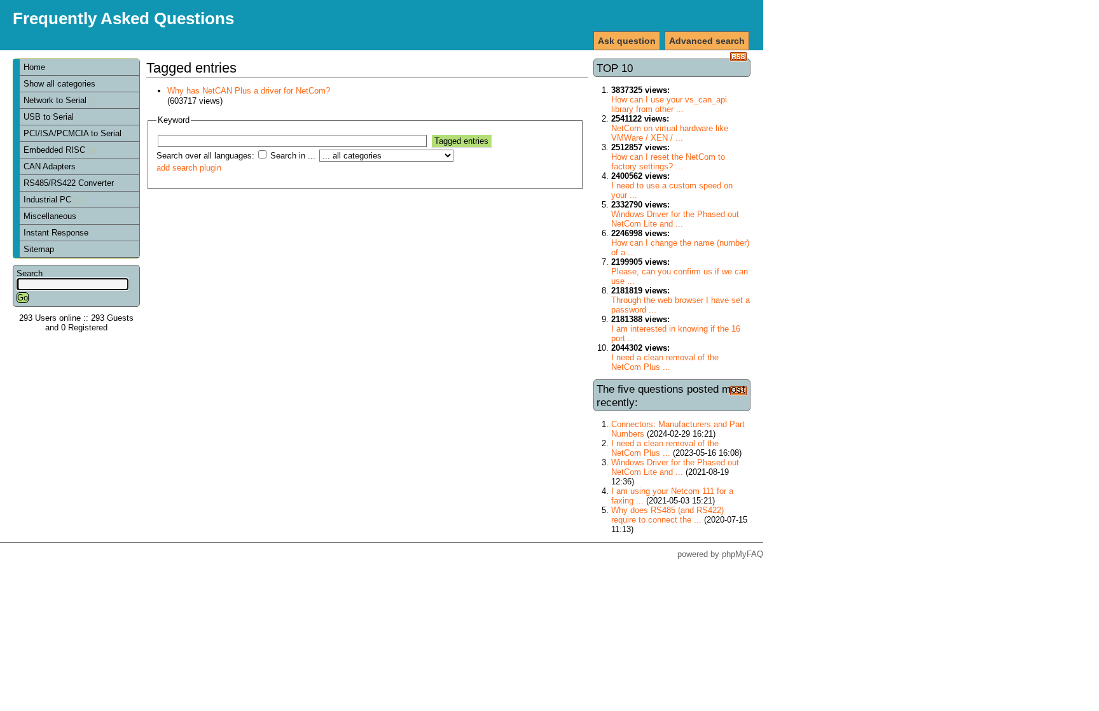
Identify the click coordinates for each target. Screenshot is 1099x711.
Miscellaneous (50, 216)
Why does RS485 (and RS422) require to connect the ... (667, 514)
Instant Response (56, 232)
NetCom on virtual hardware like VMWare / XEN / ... (669, 133)
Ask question (627, 41)
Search (30, 273)
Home (34, 67)
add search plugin (188, 167)
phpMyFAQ (742, 554)
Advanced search (707, 41)
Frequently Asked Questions (123, 18)
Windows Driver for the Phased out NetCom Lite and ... (675, 219)
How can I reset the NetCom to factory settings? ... (668, 161)
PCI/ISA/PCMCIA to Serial (72, 133)
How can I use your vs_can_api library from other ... (669, 104)
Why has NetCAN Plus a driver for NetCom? (248, 90)
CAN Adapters (50, 166)
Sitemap (39, 249)
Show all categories (59, 83)
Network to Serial (56, 100)
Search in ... (292, 155)
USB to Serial (49, 117)
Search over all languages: (205, 155)
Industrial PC (49, 199)
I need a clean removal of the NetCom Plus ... (665, 362)
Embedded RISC (56, 150)
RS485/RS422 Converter (69, 183)
